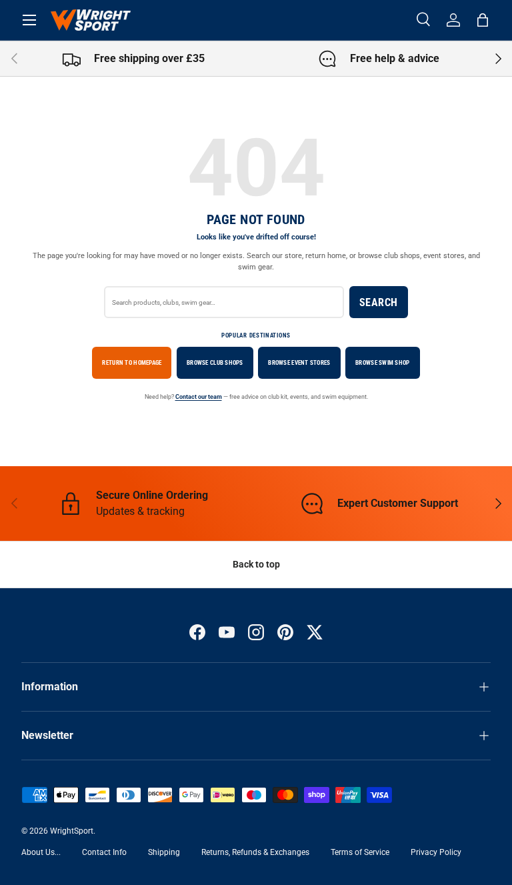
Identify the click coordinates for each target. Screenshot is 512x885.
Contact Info (104, 852)
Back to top (256, 564)
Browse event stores (299, 362)
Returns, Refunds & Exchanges (255, 852)
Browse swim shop (382, 362)
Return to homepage (131, 362)
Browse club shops (215, 362)
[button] (482, 20)
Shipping (164, 852)
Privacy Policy (436, 852)
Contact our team (198, 396)
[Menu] (29, 20)
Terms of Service (360, 852)
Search (378, 302)
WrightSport (71, 831)
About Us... (41, 852)
